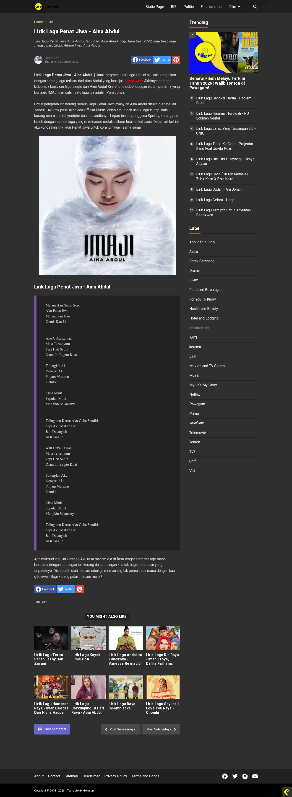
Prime (194, 413)
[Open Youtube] (255, 776)
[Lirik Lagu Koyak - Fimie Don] (88, 638)
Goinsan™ (89, 790)
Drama (194, 270)
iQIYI (193, 337)
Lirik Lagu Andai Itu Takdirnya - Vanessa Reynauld (125, 659)
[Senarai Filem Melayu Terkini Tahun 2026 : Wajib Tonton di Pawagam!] (223, 52)
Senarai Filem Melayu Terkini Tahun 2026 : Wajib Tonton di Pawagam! (217, 83)
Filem (193, 280)
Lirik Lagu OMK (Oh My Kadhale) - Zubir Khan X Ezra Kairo (223, 176)
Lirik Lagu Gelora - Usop (215, 200)
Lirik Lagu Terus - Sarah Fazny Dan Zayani (49, 659)
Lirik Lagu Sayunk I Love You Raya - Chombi (162, 708)
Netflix (194, 394)
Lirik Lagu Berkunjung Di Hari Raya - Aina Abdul (87, 708)
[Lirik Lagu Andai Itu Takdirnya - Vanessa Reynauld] (126, 638)
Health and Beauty (203, 308)
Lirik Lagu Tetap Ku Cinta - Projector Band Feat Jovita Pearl (224, 146)
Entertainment (211, 7)
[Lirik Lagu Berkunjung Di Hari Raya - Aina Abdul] (88, 687)
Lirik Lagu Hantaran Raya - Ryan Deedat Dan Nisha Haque (51, 708)
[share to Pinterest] (176, 60)
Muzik (194, 375)
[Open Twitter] (235, 776)
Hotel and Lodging (204, 318)
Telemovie (197, 433)
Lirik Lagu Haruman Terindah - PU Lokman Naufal (222, 115)
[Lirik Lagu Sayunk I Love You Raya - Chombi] (163, 687)
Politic (188, 7)
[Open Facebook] (225, 776)
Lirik (44, 601)
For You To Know (202, 299)
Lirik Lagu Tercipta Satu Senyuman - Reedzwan (224, 212)
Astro (193, 251)
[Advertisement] (223, 550)
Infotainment (199, 328)
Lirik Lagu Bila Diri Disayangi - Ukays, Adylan (225, 161)
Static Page (155, 7)
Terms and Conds (145, 776)
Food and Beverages (205, 290)
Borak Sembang (201, 261)
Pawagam (197, 404)
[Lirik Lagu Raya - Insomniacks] (126, 687)
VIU (192, 471)
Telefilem (196, 423)
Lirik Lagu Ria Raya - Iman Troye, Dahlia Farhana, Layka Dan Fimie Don (162, 663)
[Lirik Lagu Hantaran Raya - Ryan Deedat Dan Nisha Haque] (51, 687)
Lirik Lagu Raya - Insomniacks (123, 706)
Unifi (192, 461)
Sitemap (71, 776)
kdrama (195, 347)
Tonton (194, 442)
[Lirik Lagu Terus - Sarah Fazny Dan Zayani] (51, 638)
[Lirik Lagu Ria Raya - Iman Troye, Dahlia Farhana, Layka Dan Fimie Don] (163, 638)
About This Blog (202, 242)
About (39, 776)
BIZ (174, 7)
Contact (54, 776)
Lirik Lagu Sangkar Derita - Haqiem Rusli (223, 100)
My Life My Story (203, 385)
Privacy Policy (115, 776)
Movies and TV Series (207, 366)
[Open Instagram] (245, 776)
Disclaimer (91, 776)
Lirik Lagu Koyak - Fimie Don (87, 657)
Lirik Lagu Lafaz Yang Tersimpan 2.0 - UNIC (226, 130)
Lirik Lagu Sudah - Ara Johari (219, 189)
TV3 (192, 451)
